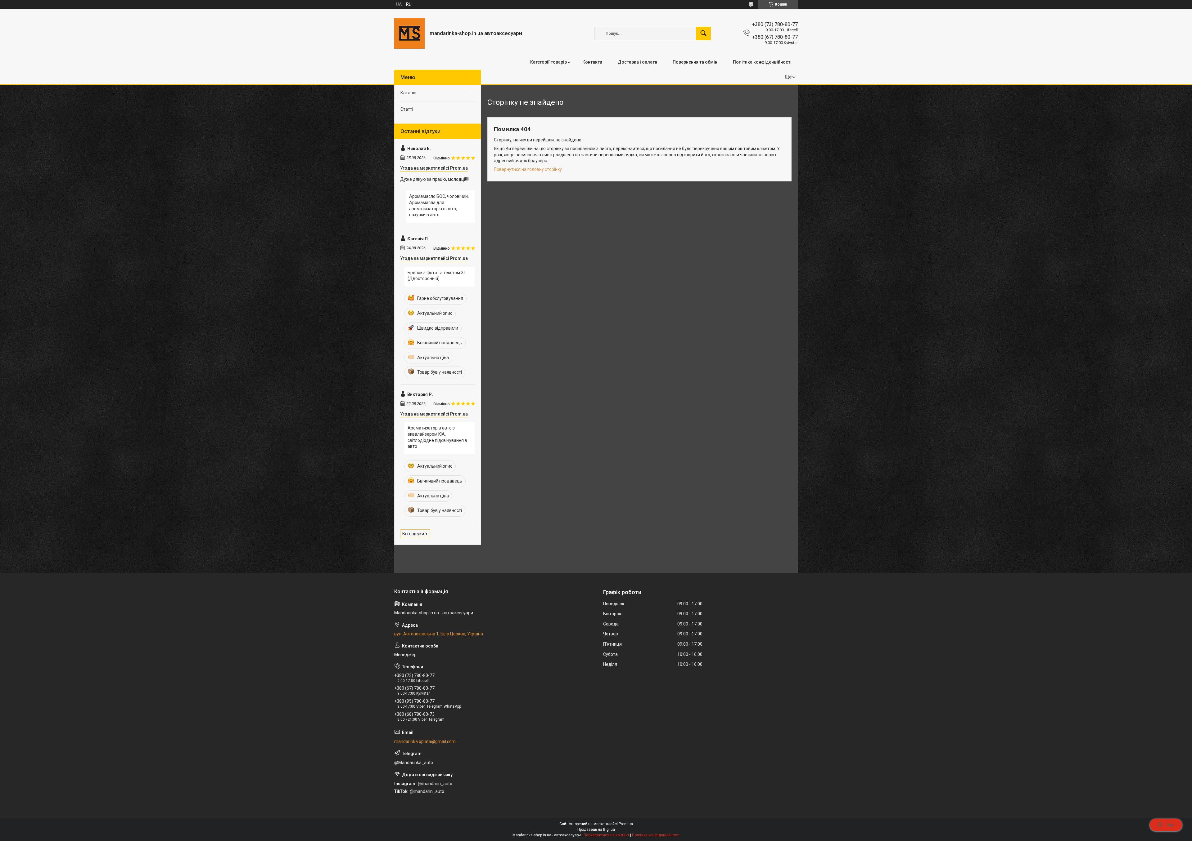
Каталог (408, 92)
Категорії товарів (548, 62)
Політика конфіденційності (762, 62)
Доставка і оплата (637, 62)
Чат (1171, 824)
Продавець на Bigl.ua (596, 829)
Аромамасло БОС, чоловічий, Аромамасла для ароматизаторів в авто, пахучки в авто (439, 205)
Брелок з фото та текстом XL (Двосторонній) (437, 275)
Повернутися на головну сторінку (528, 169)
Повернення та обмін (695, 62)
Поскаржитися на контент (606, 835)
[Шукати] (703, 33)
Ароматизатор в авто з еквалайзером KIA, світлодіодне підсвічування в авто (437, 437)
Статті (406, 109)
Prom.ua (626, 824)
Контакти (592, 62)
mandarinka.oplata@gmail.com (425, 741)
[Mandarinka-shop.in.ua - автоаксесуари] (409, 33)
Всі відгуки (413, 533)
